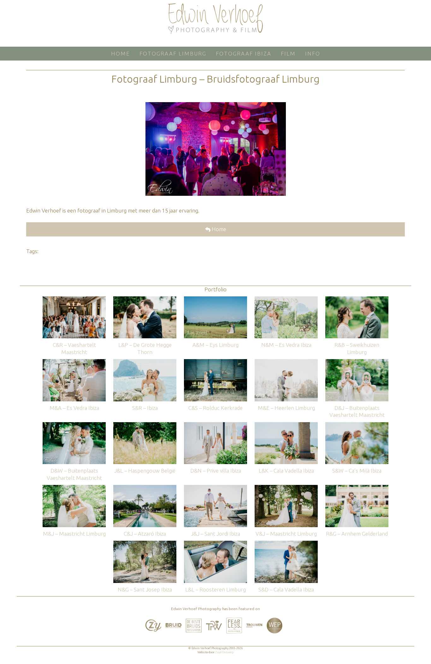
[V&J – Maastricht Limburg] (286, 488)
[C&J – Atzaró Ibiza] (145, 488)
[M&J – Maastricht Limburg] (74, 488)
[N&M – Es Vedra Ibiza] (286, 299)
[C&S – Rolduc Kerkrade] (215, 362)
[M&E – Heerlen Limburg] (286, 362)
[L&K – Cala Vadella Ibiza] (286, 425)
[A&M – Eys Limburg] (215, 299)
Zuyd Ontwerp (224, 652)
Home (218, 229)
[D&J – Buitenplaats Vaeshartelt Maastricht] (357, 362)
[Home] (215, 18)
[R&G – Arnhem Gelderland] (357, 488)
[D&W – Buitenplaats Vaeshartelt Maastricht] (74, 425)
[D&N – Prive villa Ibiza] (215, 425)
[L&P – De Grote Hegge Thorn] (145, 299)
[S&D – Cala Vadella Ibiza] (286, 544)
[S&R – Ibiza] (145, 362)
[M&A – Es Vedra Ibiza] (74, 362)
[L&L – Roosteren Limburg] (215, 544)
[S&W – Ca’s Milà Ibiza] (357, 425)
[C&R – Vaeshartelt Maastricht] (74, 299)
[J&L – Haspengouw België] (145, 425)
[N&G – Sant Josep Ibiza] (145, 544)
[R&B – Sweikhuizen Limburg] (357, 299)
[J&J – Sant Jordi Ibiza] (215, 488)
